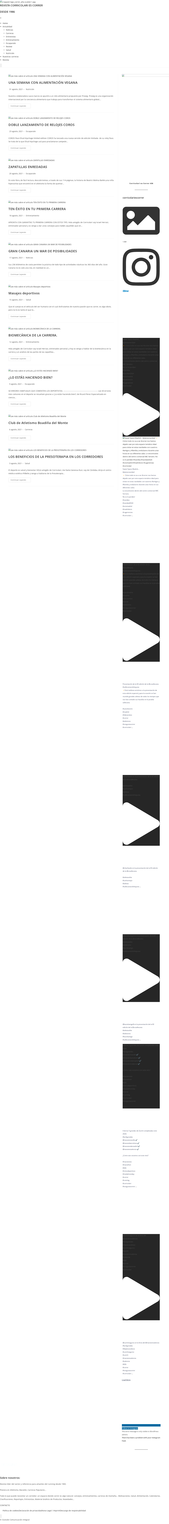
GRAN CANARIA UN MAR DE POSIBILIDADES (42, 251)
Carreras (10, 33)
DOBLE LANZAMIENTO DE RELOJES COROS (41, 125)
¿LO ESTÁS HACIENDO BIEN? (30, 377)
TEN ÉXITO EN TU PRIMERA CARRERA (37, 209)
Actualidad (7, 26)
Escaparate (11, 43)
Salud (8, 50)
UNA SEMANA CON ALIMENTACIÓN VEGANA (43, 82)
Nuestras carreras (11, 56)
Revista (6, 60)
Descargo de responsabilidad (73, 1510)
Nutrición (10, 53)
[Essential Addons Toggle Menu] (1, 65)
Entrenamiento (12, 40)
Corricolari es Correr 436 (141, 183)
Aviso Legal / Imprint (51, 1510)
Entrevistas (11, 36)
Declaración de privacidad (30, 1510)
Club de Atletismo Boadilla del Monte (38, 423)
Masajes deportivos (24, 293)
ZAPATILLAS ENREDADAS (27, 167)
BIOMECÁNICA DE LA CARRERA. (32, 335)
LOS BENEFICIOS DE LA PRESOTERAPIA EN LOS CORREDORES (55, 456)
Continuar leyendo (21, 106)
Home (5, 23)
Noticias (9, 30)
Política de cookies (11, 1510)
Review (9, 46)
